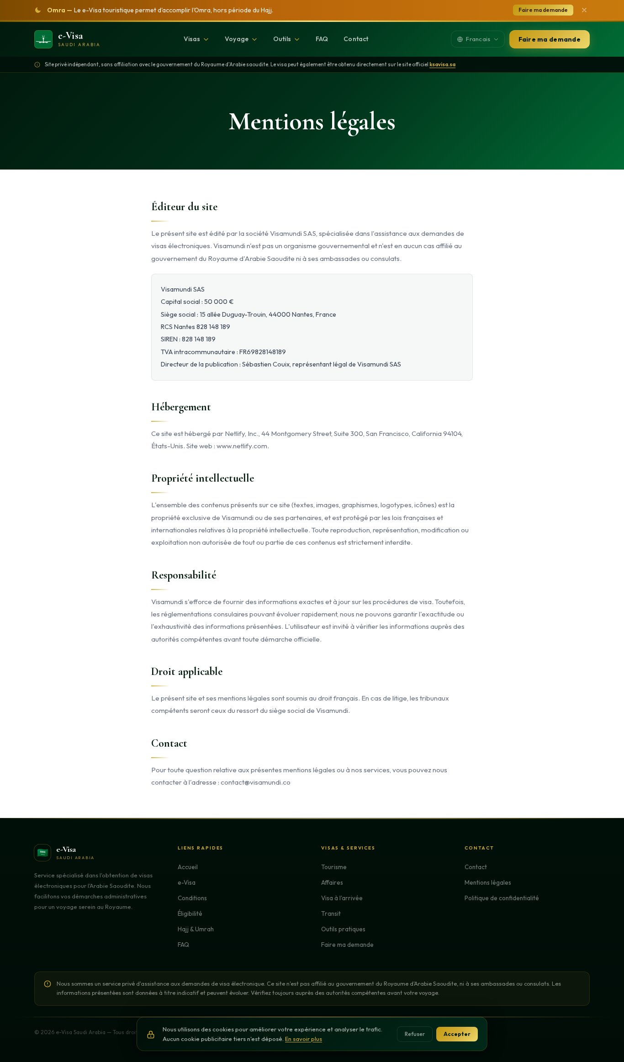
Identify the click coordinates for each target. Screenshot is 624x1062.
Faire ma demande (543, 9)
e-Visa (187, 882)
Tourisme (334, 867)
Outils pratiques (343, 929)
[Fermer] (584, 10)
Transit (331, 913)
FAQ (322, 39)
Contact (356, 39)
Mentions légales (488, 882)
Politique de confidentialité (502, 898)
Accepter (457, 1033)
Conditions (192, 898)
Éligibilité (190, 913)
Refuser (415, 1033)
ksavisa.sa (442, 64)
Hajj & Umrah (196, 929)
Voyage (237, 39)
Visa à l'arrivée (342, 898)
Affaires (332, 882)
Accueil (188, 867)
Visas (192, 39)
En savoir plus (303, 1038)
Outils (282, 39)
